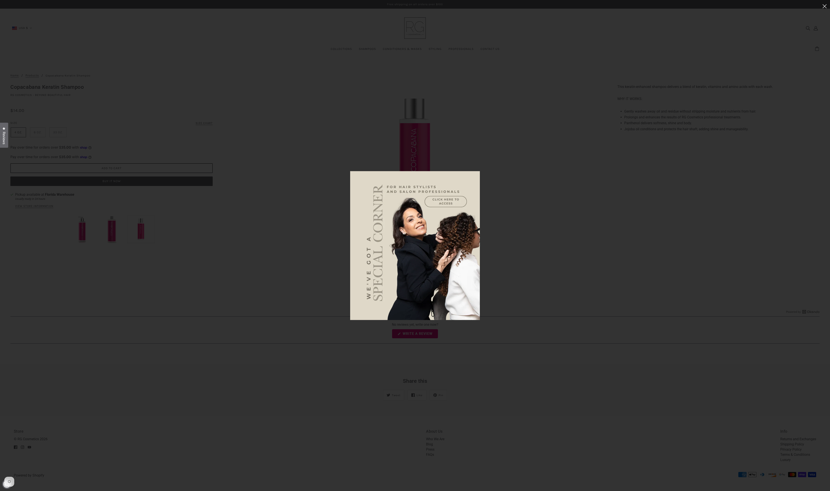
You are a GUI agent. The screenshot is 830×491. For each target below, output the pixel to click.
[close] (824, 6)
